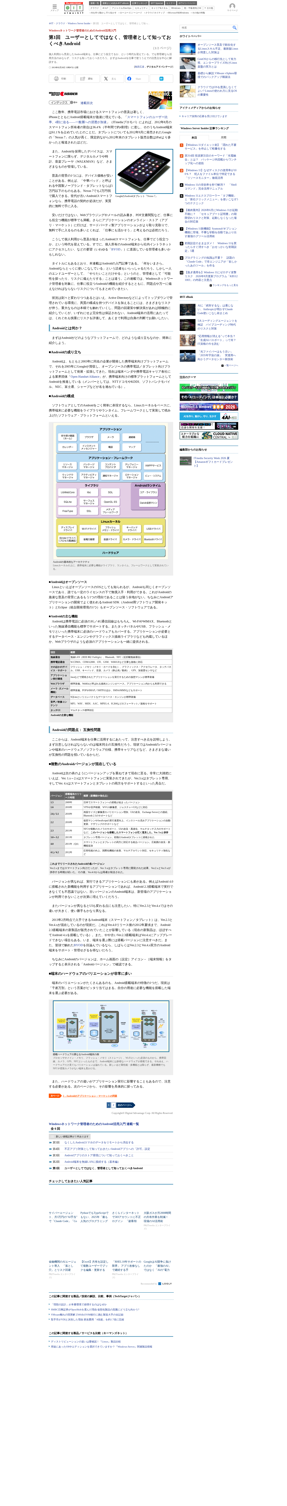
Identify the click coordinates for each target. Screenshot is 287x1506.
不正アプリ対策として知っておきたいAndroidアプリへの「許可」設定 (107, 1148)
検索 (235, 27)
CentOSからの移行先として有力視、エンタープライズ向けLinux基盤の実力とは (217, 63)
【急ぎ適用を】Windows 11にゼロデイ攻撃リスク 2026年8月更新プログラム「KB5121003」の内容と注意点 (211, 276)
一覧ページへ (231, 365)
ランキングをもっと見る (225, 285)
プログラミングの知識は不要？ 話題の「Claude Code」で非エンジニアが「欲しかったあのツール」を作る (211, 261)
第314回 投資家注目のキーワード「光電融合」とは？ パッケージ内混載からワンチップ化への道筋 (211, 159)
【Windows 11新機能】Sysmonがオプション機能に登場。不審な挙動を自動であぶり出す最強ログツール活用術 (211, 232)
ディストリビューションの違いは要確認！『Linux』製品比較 (86, 1341)
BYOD (115, 249)
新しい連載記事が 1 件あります (72, 1136)
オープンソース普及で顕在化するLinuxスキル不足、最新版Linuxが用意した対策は (218, 48)
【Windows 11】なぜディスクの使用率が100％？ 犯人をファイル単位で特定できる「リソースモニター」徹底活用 (210, 174)
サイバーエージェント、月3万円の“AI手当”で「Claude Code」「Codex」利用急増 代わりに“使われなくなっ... (63, 1221)
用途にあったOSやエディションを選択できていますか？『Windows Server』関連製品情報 (101, 1346)
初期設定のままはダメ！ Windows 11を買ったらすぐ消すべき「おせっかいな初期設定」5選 (211, 247)
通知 (90, 78)
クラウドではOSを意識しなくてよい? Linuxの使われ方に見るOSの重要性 (217, 91)
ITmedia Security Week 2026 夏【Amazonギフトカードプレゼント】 (213, 462)
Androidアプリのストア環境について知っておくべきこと (99, 1155)
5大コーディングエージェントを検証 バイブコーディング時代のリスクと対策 (217, 324)
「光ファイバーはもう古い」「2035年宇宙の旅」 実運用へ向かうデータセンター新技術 (217, 355)
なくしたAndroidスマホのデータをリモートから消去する (99, 1142)
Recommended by (149, 1284)
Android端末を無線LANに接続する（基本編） (92, 1161)
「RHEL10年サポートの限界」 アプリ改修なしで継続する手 (126, 1265)
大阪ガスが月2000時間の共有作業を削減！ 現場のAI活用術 (157, 1217)
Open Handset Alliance (85, 376)
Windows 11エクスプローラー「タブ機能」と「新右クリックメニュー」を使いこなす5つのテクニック (211, 199)
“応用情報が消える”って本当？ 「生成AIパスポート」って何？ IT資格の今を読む (218, 340)
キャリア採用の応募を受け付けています (204, 116)
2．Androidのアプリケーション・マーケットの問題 (90, 1096)
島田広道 (139, 66)
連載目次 (86, 103)
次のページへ (125, 1105)
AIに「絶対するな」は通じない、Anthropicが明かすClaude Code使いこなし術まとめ (215, 309)
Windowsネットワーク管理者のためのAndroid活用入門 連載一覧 (94, 1124)
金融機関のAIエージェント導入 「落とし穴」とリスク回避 (62, 1265)
